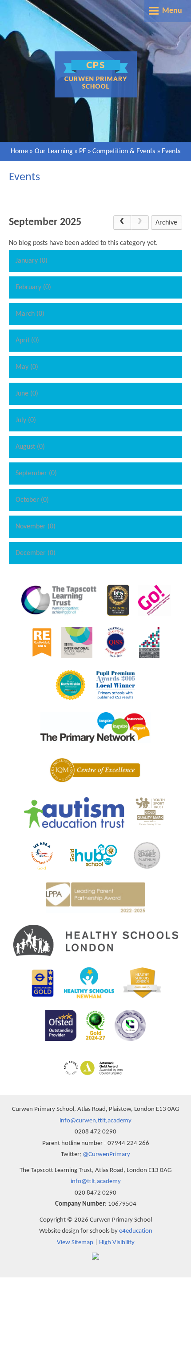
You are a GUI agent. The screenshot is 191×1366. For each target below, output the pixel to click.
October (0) (32, 500)
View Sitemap (75, 1242)
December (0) (36, 553)
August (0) (30, 446)
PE (82, 151)
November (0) (36, 526)
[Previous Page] (122, 222)
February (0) (33, 287)
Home (19, 151)
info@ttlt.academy (96, 1181)
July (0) (26, 420)
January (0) (32, 260)
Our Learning (54, 151)
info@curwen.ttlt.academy (95, 1121)
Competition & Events (123, 151)
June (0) (27, 393)
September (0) (36, 473)
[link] (140, 222)
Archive (166, 222)
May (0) (27, 367)
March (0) (30, 314)
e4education (135, 1231)
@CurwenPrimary (106, 1154)
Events (171, 151)
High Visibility (117, 1242)
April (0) (27, 340)
